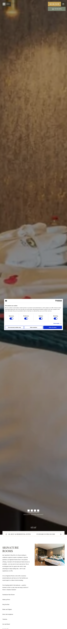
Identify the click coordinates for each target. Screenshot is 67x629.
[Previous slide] (6, 534)
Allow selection (33, 327)
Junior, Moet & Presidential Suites (18, 534)
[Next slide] (60, 534)
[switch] (26, 319)
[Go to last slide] (36, 554)
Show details (56, 323)
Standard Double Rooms (46, 534)
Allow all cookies (53, 327)
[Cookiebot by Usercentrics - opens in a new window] (56, 301)
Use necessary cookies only (14, 327)
